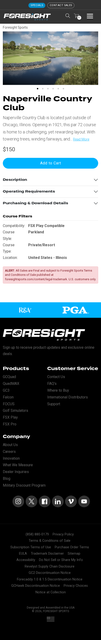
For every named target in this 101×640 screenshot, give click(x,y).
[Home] (27, 17)
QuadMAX (11, 383)
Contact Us (56, 377)
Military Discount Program (24, 485)
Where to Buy (58, 390)
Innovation (11, 458)
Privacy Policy (63, 534)
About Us (10, 445)
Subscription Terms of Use (30, 547)
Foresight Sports (15, 27)
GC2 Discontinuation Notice (50, 573)
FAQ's (52, 383)
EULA (23, 554)
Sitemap (74, 554)
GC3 (6, 390)
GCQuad (9, 377)
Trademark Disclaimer (47, 554)
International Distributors (67, 397)
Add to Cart (50, 163)
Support (53, 404)
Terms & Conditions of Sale (49, 541)
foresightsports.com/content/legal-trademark (36, 279)
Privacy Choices (76, 586)
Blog (6, 478)
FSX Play (10, 417)
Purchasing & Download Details (35, 203)
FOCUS (9, 404)
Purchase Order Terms (72, 547)
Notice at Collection (50, 592)
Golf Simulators (15, 410)
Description (15, 179)
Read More (81, 139)
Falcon (8, 397)
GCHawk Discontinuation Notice (35, 586)
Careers (9, 451)
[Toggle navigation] (90, 16)
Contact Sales (61, 5)
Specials (37, 5)
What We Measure (18, 465)
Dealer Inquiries (16, 472)
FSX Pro (9, 424)
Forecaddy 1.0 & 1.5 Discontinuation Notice (49, 579)
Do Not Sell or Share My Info (61, 560)
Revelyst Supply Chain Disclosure (49, 566)
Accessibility (25, 560)
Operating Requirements (29, 191)
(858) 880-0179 (37, 534)
